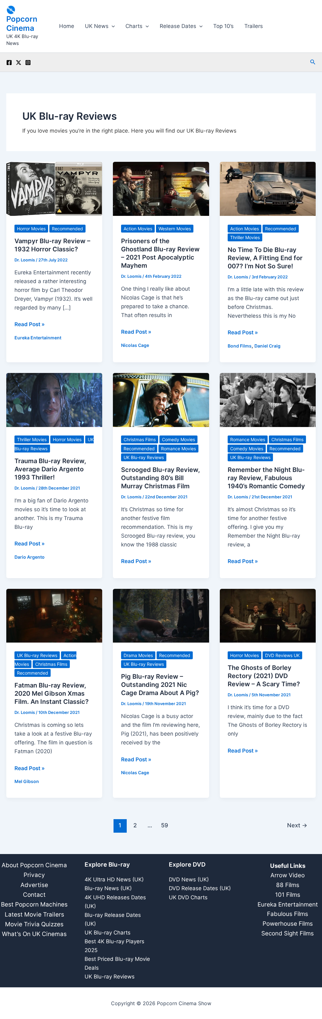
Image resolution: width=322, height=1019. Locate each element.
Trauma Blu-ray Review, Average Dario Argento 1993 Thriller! (50, 469)
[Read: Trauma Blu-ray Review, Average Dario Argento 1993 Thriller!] (54, 400)
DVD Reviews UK (282, 655)
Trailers (253, 26)
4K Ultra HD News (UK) (114, 879)
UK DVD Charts (188, 897)
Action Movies (138, 228)
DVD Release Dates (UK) (200, 888)
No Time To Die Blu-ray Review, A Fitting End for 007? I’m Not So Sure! (265, 258)
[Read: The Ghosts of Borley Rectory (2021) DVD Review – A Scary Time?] (268, 615)
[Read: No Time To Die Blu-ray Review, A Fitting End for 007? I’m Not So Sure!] (268, 188)
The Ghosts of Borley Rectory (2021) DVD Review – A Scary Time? (264, 676)
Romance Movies (178, 448)
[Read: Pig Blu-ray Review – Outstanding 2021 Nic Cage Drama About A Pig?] (161, 615)
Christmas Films (140, 439)
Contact (34, 894)
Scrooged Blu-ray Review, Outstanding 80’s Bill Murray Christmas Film (160, 478)
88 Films (287, 885)
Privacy (34, 875)
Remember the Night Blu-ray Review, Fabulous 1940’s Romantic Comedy (266, 478)
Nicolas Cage (135, 345)
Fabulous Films (287, 914)
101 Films (287, 894)
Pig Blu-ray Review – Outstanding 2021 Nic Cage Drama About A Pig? (160, 685)
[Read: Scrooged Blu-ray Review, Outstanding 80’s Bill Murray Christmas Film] (161, 400)
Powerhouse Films (288, 923)
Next (297, 825)
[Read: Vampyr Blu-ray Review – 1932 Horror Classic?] (54, 188)
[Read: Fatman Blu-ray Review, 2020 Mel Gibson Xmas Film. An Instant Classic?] (54, 615)
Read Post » (29, 325)
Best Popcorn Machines (34, 904)
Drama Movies (138, 655)
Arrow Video (287, 875)
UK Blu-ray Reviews (144, 457)
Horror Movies (31, 228)
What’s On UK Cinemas (34, 934)
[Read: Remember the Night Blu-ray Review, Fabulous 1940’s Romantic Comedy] (268, 400)
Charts (133, 26)
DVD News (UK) (189, 879)
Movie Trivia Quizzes (34, 924)
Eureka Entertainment (37, 337)
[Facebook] (9, 62)
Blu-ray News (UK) (108, 888)
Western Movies (174, 228)
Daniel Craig (267, 345)
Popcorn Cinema (21, 23)
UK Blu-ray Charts (107, 932)
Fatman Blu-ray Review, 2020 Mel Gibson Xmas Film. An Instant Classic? (51, 693)
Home (66, 26)
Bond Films (240, 345)
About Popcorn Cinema (34, 865)
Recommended (67, 228)
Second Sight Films (287, 933)
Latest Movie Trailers (34, 914)
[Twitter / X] (18, 62)
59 (164, 825)
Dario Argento (29, 557)
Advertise (34, 885)
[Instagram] (28, 62)
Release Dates (178, 26)
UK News (96, 26)
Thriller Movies (245, 237)
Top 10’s (223, 26)
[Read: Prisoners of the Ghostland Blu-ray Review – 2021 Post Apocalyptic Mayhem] (161, 188)
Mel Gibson (26, 781)
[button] (111, 26)
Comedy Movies (178, 439)
